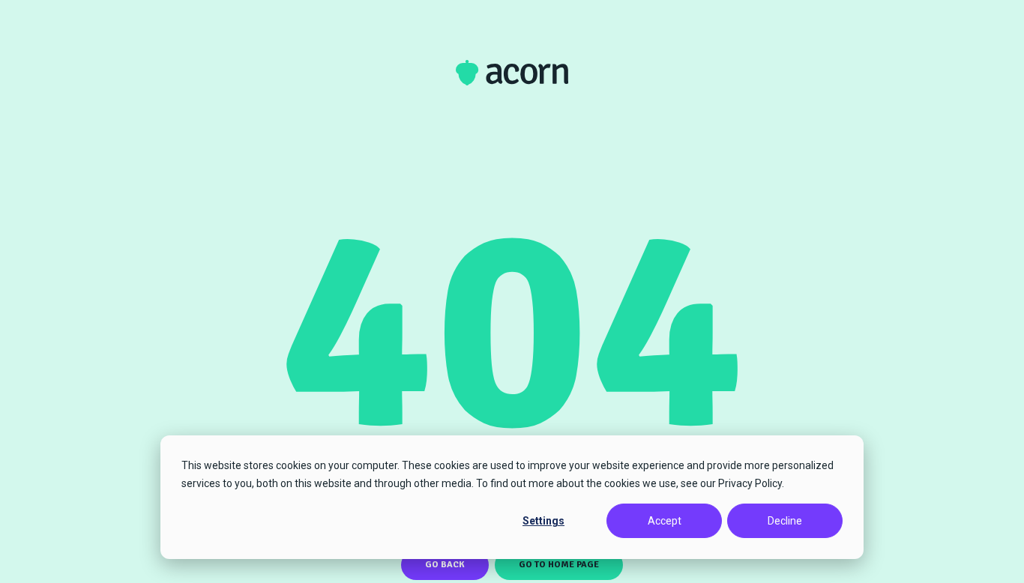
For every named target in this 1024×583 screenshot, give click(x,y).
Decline (785, 521)
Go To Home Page (559, 564)
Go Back (445, 564)
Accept (664, 521)
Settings (543, 521)
